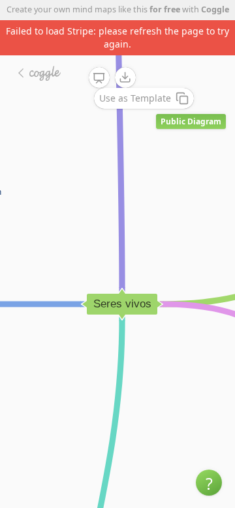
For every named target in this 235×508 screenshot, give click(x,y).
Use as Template (135, 98)
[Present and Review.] (99, 78)
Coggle (215, 9)
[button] (209, 483)
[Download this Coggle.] (125, 77)
